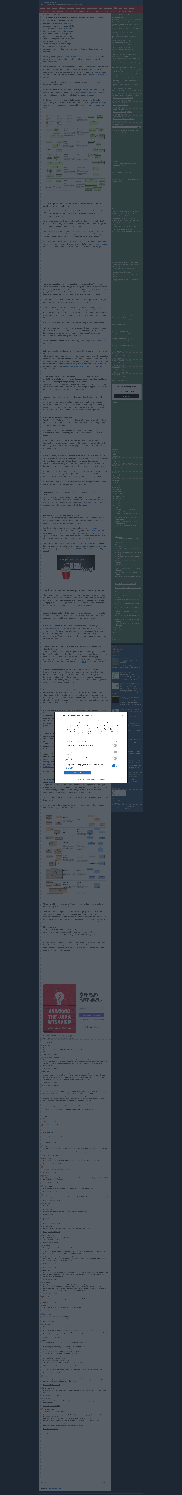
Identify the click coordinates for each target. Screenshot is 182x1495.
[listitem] (91, 741)
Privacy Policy (102, 779)
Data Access (91, 779)
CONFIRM (77, 773)
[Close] (124, 715)
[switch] (114, 745)
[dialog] (91, 747)
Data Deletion (80, 779)
